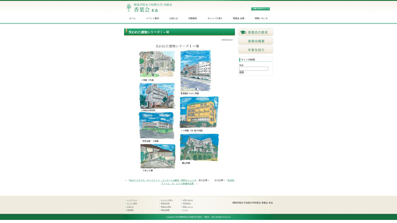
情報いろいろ (261, 18)
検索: (241, 65)
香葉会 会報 (238, 18)
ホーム (132, 18)
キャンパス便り (215, 18)
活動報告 (192, 18)
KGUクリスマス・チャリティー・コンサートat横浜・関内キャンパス (162, 180)
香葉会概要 (165, 210)
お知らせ (173, 18)
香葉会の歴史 (166, 207)
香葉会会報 (165, 203)
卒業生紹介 (187, 203)
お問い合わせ (188, 200)
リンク (185, 210)
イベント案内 (152, 18)
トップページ (132, 200)
